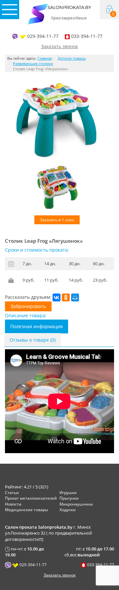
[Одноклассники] (66, 297)
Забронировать (28, 306)
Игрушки (68, 492)
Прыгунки (69, 498)
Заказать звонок (59, 46)
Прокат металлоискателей (31, 498)
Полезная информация (36, 326)
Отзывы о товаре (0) (33, 340)
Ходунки (68, 509)
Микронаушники (76, 504)
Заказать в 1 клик (57, 220)
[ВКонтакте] (56, 297)
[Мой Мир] (75, 297)
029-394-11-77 (43, 36)
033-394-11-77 (86, 36)
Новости (13, 504)
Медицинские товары (26, 509)
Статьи (12, 492)
